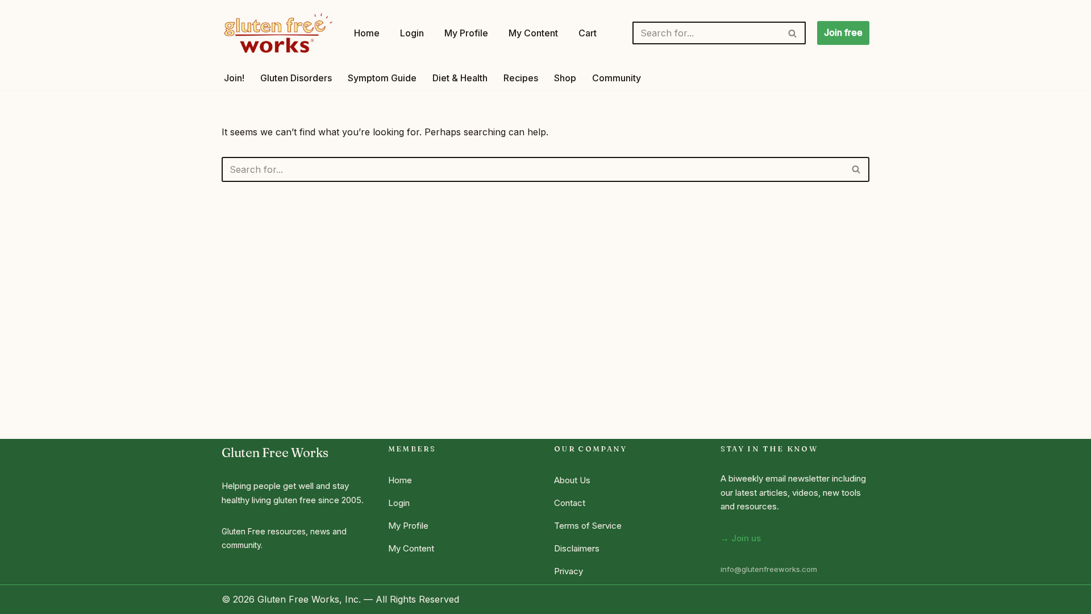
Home (367, 33)
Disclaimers (576, 548)
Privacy (568, 571)
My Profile (466, 33)
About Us (572, 480)
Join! (234, 78)
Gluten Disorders (296, 78)
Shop (565, 78)
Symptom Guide (382, 78)
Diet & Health (460, 78)
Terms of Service (588, 525)
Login (412, 33)
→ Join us (741, 538)
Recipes (520, 78)
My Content (533, 33)
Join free (843, 32)
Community (616, 78)
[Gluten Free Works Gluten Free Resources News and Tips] (278, 33)
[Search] (793, 33)
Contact (569, 502)
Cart (587, 33)
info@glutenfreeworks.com (769, 569)
